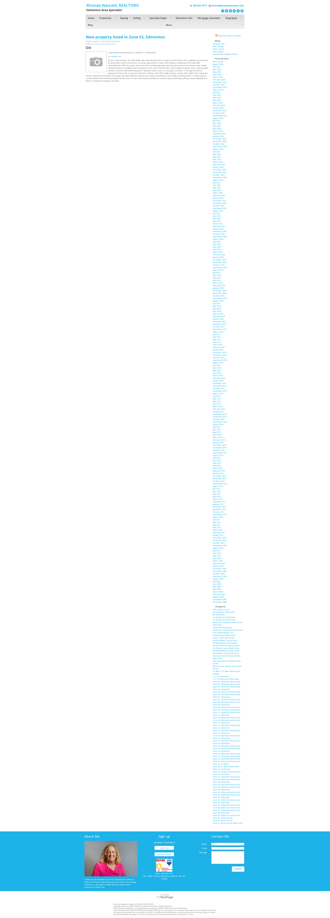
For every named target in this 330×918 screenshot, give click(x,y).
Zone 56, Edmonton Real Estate (226, 807)
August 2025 (218, 90)
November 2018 (219, 293)
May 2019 (217, 277)
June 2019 (217, 275)
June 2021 (217, 216)
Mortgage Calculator (208, 18)
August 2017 (218, 331)
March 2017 (218, 344)
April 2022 (217, 190)
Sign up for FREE (164, 854)
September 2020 (220, 236)
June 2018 (217, 306)
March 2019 (218, 283)
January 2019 (218, 288)
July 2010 (216, 550)
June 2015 (217, 398)
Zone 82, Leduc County (222, 818)
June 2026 (217, 69)
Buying (124, 18)
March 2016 (218, 375)
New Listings (218, 46)
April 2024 (217, 128)
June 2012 (217, 491)
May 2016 (217, 370)
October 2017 (219, 326)
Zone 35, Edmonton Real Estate (226, 792)
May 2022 (217, 187)
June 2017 (217, 337)
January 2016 (218, 380)
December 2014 (219, 414)
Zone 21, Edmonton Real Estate (226, 756)
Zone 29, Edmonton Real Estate (226, 784)
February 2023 (219, 164)
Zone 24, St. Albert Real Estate (226, 766)
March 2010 (218, 560)
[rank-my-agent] (242, 10)
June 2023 (217, 154)
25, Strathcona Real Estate (224, 619)
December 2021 (219, 200)
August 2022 (218, 180)
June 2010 (217, 553)
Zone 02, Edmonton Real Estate (226, 684)
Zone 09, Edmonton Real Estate (226, 707)
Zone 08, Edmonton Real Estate (226, 702)
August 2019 (218, 270)
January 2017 (218, 349)
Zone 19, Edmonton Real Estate (226, 748)
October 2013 (219, 450)
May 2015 (217, 401)
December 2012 (219, 476)
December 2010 (219, 537)
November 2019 (219, 262)
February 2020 (219, 254)
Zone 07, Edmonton (221, 697)
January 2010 (218, 566)
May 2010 (217, 555)
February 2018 (219, 316)
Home (91, 18)
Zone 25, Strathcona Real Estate (227, 771)
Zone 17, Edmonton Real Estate (226, 740)
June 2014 (217, 429)
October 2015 (219, 388)
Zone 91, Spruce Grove (222, 820)
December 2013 (219, 445)
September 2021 (220, 208)
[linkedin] (230, 10)
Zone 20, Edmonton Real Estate (226, 753)
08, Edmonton (219, 614)
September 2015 (220, 391)
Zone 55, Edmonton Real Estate (226, 805)
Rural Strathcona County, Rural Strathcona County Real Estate (226, 646)
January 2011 (218, 535)
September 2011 (220, 514)
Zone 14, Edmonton (221, 722)
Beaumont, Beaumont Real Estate (227, 622)
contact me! (99, 887)
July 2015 (216, 396)
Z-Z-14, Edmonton (221, 676)
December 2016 (219, 352)
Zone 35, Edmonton (221, 789)
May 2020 (217, 247)
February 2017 (219, 347)
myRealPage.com (165, 897)
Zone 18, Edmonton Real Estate (226, 746)
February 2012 (219, 501)
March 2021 (218, 223)
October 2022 (219, 174)
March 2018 (218, 313)
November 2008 (219, 602)
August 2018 (218, 301)
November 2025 (219, 82)
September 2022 (220, 177)
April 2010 (217, 558)
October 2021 (219, 205)
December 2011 (219, 506)
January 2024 (218, 136)
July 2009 (216, 581)
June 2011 (217, 522)
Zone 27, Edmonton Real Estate (226, 776)
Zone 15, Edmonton (221, 728)
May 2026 (217, 72)
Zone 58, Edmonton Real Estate (226, 815)
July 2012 (216, 488)
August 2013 (218, 455)
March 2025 (218, 102)
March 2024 (218, 131)
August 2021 (218, 210)
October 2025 (219, 84)
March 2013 (218, 468)
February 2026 (219, 79)
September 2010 (220, 545)
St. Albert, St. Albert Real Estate (226, 671)
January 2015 (218, 411)
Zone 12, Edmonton (221, 715)
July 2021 (216, 213)
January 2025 (218, 108)
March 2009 (218, 591)
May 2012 (217, 494)
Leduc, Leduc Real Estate (223, 637)
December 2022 (219, 169)
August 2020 (218, 239)
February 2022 (219, 195)
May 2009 (217, 586)
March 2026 (218, 77)
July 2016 (216, 365)
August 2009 (218, 579)
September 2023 (220, 146)
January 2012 (218, 504)
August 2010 (218, 548)
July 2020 (216, 241)
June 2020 (217, 244)
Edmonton (217, 625)
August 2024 (218, 118)
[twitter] (226, 10)
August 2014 (218, 424)
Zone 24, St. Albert (221, 764)
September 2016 (220, 360)
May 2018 (217, 308)
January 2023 (218, 167)
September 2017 (220, 329)
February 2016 (219, 378)
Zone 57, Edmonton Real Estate (226, 810)
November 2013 (219, 447)
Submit (238, 869)
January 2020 (218, 257)
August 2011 (218, 517)
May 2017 (217, 339)
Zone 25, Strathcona (221, 769)
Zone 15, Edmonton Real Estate (226, 730)
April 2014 (217, 434)
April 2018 (217, 311)
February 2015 (219, 409)
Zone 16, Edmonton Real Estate (226, 735)
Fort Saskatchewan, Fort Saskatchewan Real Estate (224, 633)
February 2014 (219, 440)
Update (216, 673)
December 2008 (219, 599)
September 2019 (220, 267)
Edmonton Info (184, 18)
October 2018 (219, 295)
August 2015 (218, 393)
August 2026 (218, 64)
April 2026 (217, 74)
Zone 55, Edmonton (221, 802)
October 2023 (219, 144)
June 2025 (217, 95)
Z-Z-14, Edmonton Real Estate (226, 679)
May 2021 (217, 218)
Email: (205, 848)
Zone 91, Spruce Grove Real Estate (228, 823)
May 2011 (217, 524)
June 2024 (217, 123)
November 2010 (219, 540)
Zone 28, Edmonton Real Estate (226, 779)
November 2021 (219, 203)
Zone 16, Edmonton (221, 733)
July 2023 (216, 151)
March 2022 (218, 192)
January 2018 (218, 319)
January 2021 (218, 229)
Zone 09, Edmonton (221, 704)
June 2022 (217, 185)
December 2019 (219, 259)
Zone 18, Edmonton (221, 743)
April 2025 (217, 100)
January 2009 (218, 597)
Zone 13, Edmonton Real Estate (226, 720)
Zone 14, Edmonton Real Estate (226, 725)
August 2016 (218, 362)
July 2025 (216, 92)
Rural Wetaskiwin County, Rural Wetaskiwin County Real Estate (226, 651)
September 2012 (220, 483)
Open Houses (218, 49)
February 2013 (219, 470)
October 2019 (219, 265)
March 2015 (218, 406)
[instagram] (238, 10)
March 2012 (218, 499)
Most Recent (218, 61)
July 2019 (216, 272)
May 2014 (217, 432)
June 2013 (217, 460)
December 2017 (219, 321)
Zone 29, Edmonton (221, 782)
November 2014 (219, 416)
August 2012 (218, 486)
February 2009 (219, 594)
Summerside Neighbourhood (225, 54)
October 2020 (219, 234)
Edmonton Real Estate (222, 627)
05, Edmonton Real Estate (224, 612)
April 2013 (217, 465)
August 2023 (218, 149)
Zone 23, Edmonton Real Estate (226, 761)
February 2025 (219, 105)
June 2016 (217, 367)
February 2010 (219, 563)
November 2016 (219, 355)
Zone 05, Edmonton (221, 689)
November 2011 (219, 509)
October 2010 (219, 542)
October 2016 (219, 357)
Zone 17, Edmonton (221, 738)
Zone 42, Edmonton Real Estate (226, 794)
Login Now (164, 848)
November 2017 (219, 324)
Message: (203, 852)
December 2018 (219, 290)
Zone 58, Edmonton (221, 812)
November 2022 (219, 172)
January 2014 (218, 442)
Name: (205, 844)
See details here (115, 56)
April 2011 (217, 527)
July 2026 (216, 66)
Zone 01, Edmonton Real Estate (226, 681)
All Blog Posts (219, 43)
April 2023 (217, 159)
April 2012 (217, 496)
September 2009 (220, 576)
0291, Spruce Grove (221, 609)
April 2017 (217, 342)
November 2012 (219, 478)
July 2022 (216, 182)
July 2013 (216, 458)
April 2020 (217, 249)
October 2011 (219, 512)
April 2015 (217, 404)
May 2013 (217, 463)
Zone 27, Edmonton (221, 774)
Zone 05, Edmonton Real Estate (226, 691)
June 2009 (217, 584)
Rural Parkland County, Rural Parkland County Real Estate (225, 641)
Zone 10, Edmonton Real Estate (226, 710)
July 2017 (216, 334)
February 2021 (219, 226)
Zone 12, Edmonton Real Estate (226, 717)
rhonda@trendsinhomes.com (228, 5)
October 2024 (219, 113)
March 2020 (218, 252)
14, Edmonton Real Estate (224, 617)
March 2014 (218, 437)
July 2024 (216, 120)
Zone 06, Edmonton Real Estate (226, 694)
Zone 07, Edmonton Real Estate (226, 699)
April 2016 (217, 373)
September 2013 (220, 452)
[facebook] (222, 10)
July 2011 (216, 519)
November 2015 (219, 385)
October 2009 (219, 573)
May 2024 (217, 126)
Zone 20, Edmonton (221, 751)
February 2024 (219, 133)
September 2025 (220, 87)
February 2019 (219, 285)
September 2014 (220, 422)
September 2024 (220, 115)
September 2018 (220, 298)
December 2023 (219, 138)
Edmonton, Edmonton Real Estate (227, 630)
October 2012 (219, 481)
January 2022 (218, 198)
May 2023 (217, 156)
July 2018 (216, 303)
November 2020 (219, 231)
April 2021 (217, 221)
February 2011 (219, 532)
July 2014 (216, 427)
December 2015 (219, 383)
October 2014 (219, 419)
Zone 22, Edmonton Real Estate (226, 758)
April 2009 (217, 589)
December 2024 (219, 110)
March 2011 (218, 530)
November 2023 (219, 141)
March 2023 (218, 162)
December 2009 (219, 568)
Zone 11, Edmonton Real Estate (226, 712)
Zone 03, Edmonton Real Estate (226, 686)
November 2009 (219, 571)
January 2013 (218, 473)
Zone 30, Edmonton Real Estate (226, 787)
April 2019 (217, 280)
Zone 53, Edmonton (221, 797)
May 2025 (217, 97)
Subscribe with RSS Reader (229, 35)
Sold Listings (218, 51)
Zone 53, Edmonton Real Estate (104, 44)
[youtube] (234, 10)
